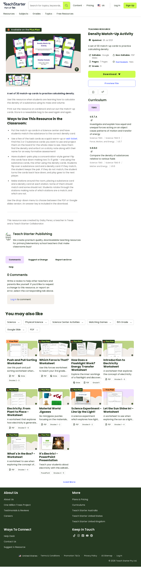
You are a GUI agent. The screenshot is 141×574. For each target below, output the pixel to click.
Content (78, 5)
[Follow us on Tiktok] (74, 535)
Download (110, 74)
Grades (37, 13)
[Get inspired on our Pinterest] (91, 535)
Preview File (112, 83)
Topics (49, 13)
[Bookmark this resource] (93, 92)
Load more (69, 482)
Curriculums (78, 505)
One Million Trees (17, 505)
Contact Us (10, 541)
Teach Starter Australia (84, 510)
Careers (8, 516)
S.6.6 (113, 166)
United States (29, 555)
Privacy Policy (90, 555)
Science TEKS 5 (113, 138)
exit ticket (71, 138)
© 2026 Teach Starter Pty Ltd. (123, 560)
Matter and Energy (99, 166)
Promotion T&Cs (72, 555)
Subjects (24, 13)
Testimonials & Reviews (16, 510)
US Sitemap (106, 555)
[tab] (94, 107)
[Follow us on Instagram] (78, 535)
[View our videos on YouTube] (87, 535)
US (103, 5)
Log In (119, 555)
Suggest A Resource (14, 547)
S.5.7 (120, 141)
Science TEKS (96, 138)
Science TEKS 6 (113, 162)
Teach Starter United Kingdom (88, 521)
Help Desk (9, 536)
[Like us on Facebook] (83, 535)
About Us (9, 499)
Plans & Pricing (80, 499)
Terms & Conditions (50, 555)
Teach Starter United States (87, 516)
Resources (9, 13)
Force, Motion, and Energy (102, 141)
